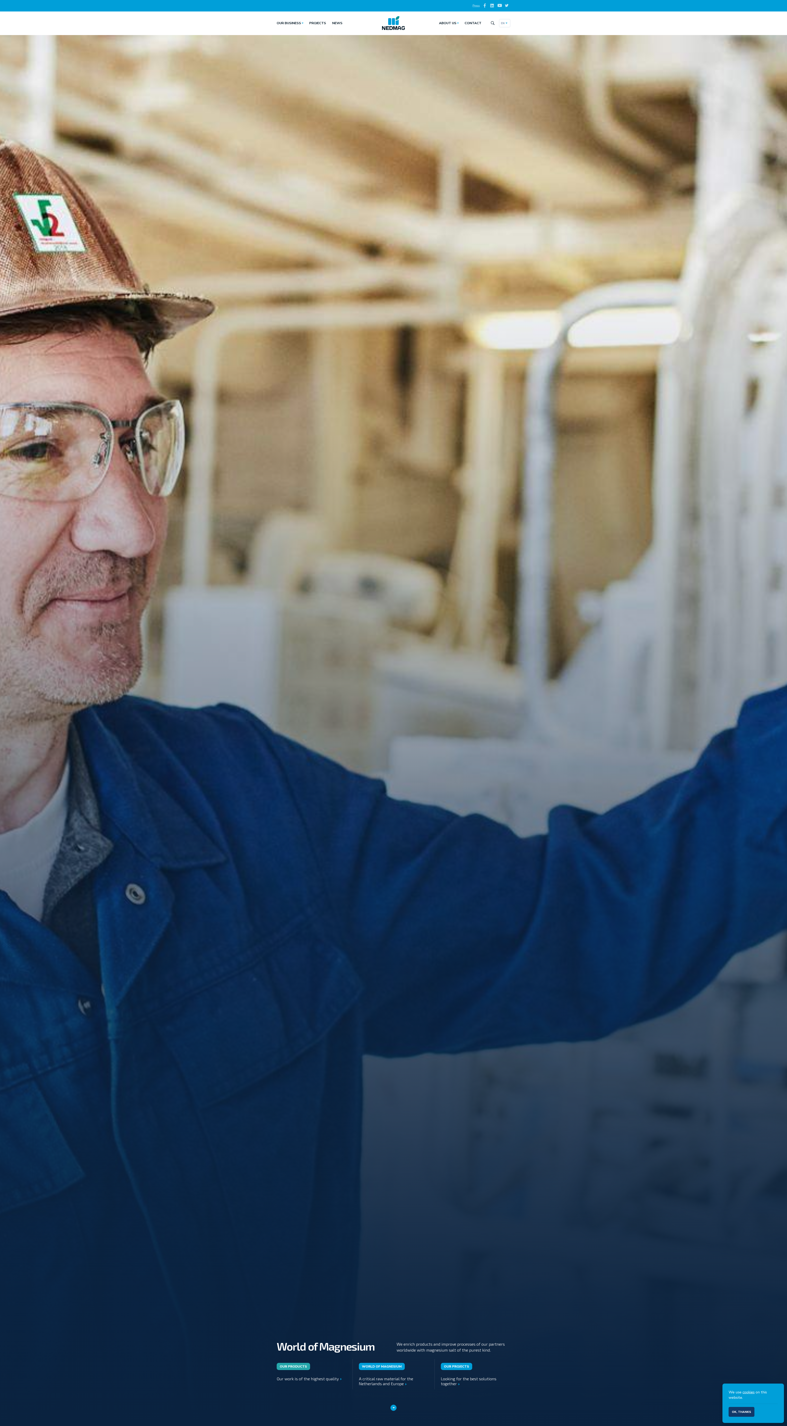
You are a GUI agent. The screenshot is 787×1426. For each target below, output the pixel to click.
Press (476, 6)
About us (447, 23)
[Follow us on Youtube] (499, 6)
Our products (293, 1366)
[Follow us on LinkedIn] (492, 6)
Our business (289, 23)
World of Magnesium (382, 1366)
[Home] (393, 23)
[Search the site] (493, 23)
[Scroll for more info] (393, 1408)
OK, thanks (741, 1412)
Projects (317, 23)
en (503, 23)
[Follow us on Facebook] (484, 6)
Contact (473, 23)
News (337, 23)
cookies (749, 1392)
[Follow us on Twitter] (506, 6)
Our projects (456, 1366)
